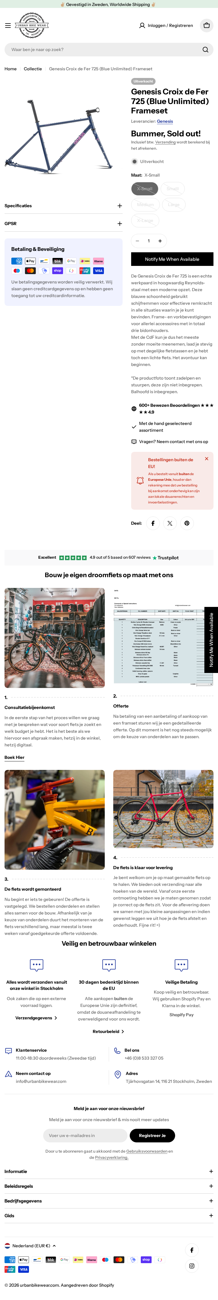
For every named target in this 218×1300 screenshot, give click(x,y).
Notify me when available (172, 259)
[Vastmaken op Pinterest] (187, 523)
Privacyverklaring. (112, 1157)
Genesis (165, 121)
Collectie (33, 68)
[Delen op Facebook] (153, 523)
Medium (148, 206)
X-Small (147, 191)
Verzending (165, 142)
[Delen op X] (170, 523)
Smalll (176, 191)
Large (177, 206)
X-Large (148, 222)
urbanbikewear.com (39, 1285)
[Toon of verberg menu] (8, 25)
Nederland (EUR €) (31, 1245)
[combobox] (109, 49)
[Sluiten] (206, 458)
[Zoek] (205, 49)
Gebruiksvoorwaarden (146, 1151)
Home (11, 68)
